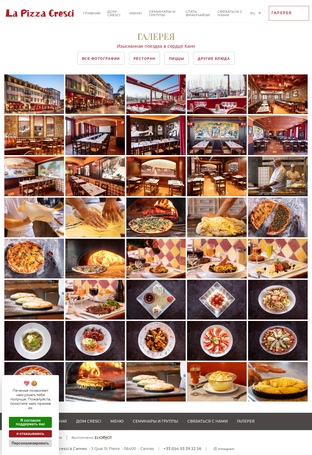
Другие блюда (214, 58)
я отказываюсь (30, 434)
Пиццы (176, 58)
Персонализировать (30, 443)
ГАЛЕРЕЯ (281, 13)
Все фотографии (101, 58)
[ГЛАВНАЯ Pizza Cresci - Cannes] (40, 13)
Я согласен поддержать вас (30, 422)
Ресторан (144, 58)
